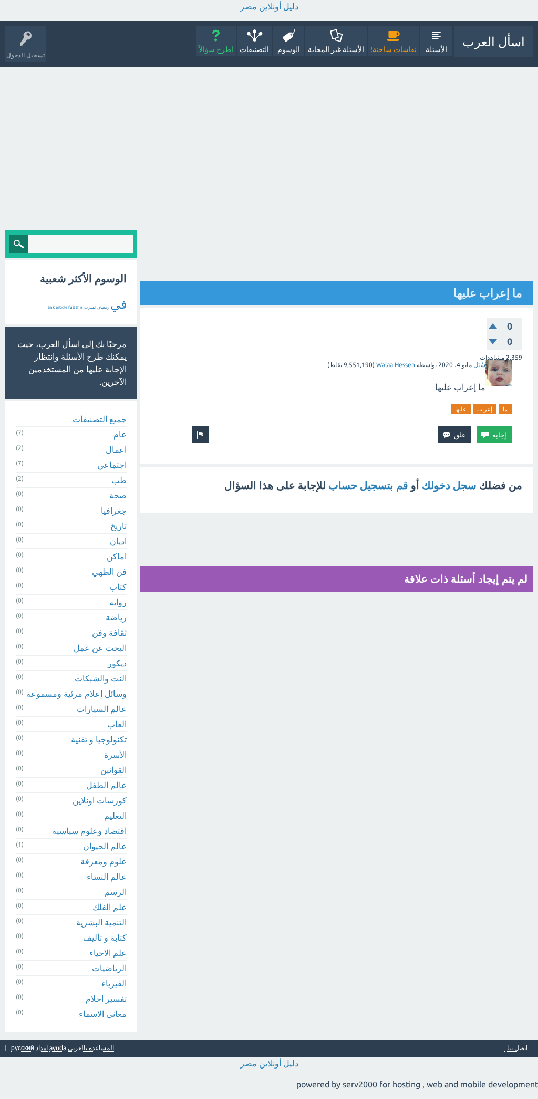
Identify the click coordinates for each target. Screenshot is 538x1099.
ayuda (57, 1047)
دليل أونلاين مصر (269, 6)
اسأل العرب (493, 42)
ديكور (117, 663)
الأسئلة (436, 49)
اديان (118, 541)
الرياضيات (109, 968)
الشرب (90, 307)
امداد (42, 1047)
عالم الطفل (106, 785)
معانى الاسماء (103, 1014)
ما (505, 409)
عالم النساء (107, 876)
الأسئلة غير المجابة (336, 49)
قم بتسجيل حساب (368, 485)
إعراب (484, 409)
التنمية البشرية (101, 922)
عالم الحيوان (105, 846)
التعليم (115, 815)
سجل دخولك (449, 485)
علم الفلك (109, 907)
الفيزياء (114, 983)
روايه (118, 602)
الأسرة (115, 754)
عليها (461, 409)
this (79, 307)
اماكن (117, 556)
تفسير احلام (106, 998)
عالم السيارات (102, 709)
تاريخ (118, 526)
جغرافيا (114, 510)
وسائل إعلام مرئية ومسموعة (76, 693)
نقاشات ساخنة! (393, 49)
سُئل (479, 364)
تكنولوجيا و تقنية (99, 739)
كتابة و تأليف (105, 937)
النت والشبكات (101, 678)
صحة (118, 495)
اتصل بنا (517, 1048)
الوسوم (288, 49)
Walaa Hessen (395, 364)
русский (22, 1047)
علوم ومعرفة (103, 861)
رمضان (103, 307)
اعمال (116, 449)
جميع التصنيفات (100, 419)
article (61, 307)
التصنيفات (254, 49)
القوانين (113, 770)
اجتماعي (112, 465)
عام (120, 434)
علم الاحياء (108, 953)
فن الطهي (109, 571)
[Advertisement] (269, 146)
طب (119, 480)
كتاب (118, 587)
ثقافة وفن (109, 632)
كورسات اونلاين (100, 800)
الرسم (116, 892)
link (51, 307)
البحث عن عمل (100, 648)
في (118, 304)
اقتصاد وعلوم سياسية (89, 831)
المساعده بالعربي (91, 1047)
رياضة (116, 617)
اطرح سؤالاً (216, 49)
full (71, 307)
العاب (117, 724)
